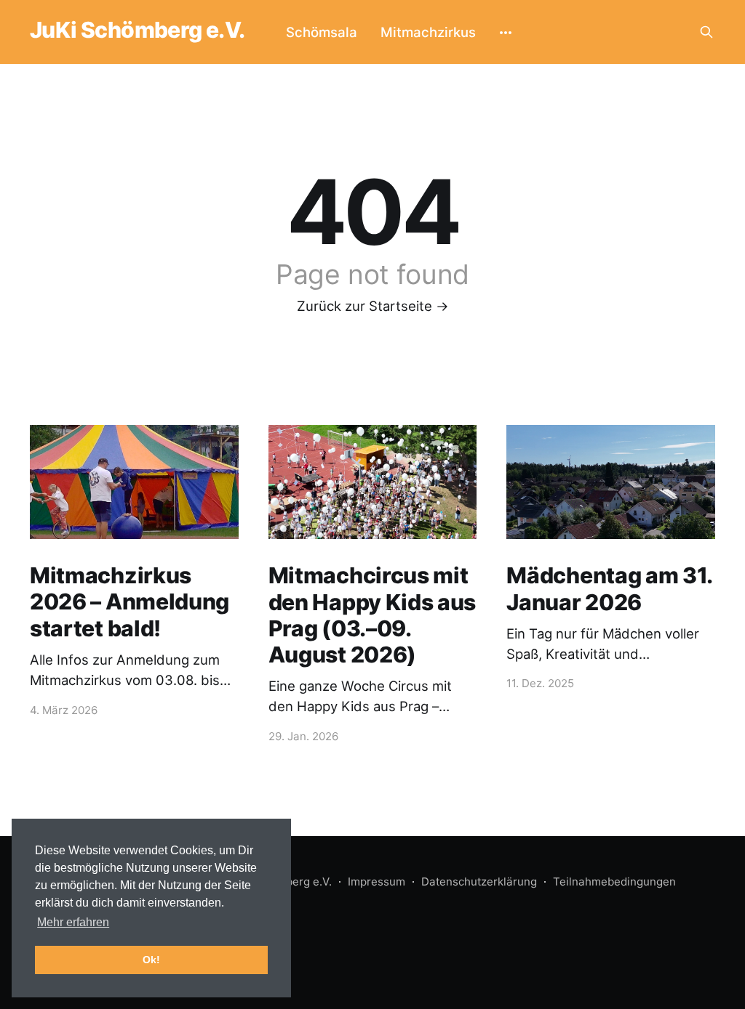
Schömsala (321, 32)
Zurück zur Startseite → (373, 306)
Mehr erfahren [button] (73, 922)
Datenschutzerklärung (479, 881)
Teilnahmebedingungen (614, 881)
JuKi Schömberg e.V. (137, 30)
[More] (506, 32)
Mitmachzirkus (428, 32)
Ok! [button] (151, 959)
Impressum (376, 881)
